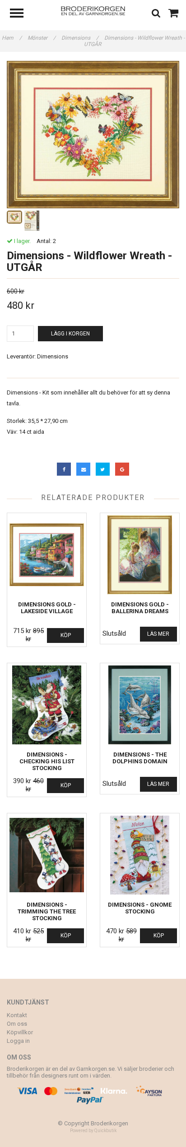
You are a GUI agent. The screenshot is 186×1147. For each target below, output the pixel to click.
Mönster (42, 38)
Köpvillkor (20, 1032)
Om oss (17, 1023)
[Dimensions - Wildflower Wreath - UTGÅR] (93, 134)
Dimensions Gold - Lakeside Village (47, 608)
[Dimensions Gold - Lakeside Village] (46, 554)
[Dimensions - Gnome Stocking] (139, 855)
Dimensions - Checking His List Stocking (46, 761)
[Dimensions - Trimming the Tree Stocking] (46, 855)
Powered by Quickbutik (93, 1130)
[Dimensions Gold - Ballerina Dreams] (139, 554)
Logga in (18, 1040)
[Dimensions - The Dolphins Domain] (139, 704)
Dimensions (79, 38)
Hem (12, 38)
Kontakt (17, 1015)
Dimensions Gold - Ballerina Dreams (140, 608)
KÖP (65, 635)
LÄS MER (158, 634)
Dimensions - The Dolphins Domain (139, 758)
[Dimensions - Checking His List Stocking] (46, 704)
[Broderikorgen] (93, 10)
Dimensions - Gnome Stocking (140, 908)
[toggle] (21, 14)
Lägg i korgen (70, 333)
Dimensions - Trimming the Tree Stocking (47, 911)
